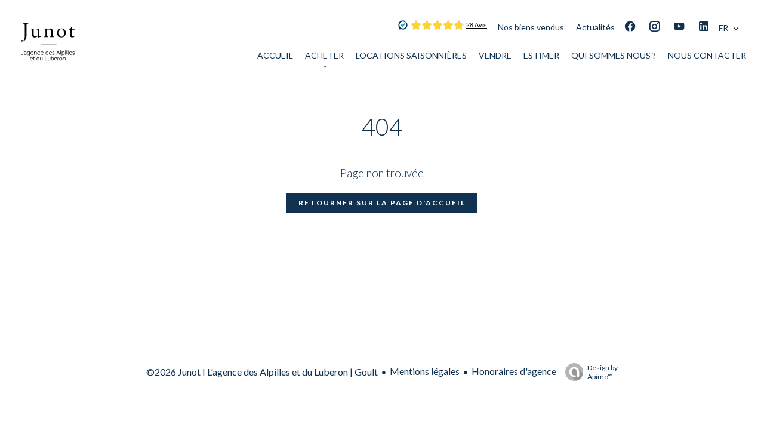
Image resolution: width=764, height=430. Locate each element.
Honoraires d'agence (514, 371)
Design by (602, 372)
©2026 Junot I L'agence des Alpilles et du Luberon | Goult (262, 371)
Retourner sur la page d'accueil (382, 202)
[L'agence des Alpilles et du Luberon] (48, 73)
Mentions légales (425, 371)
